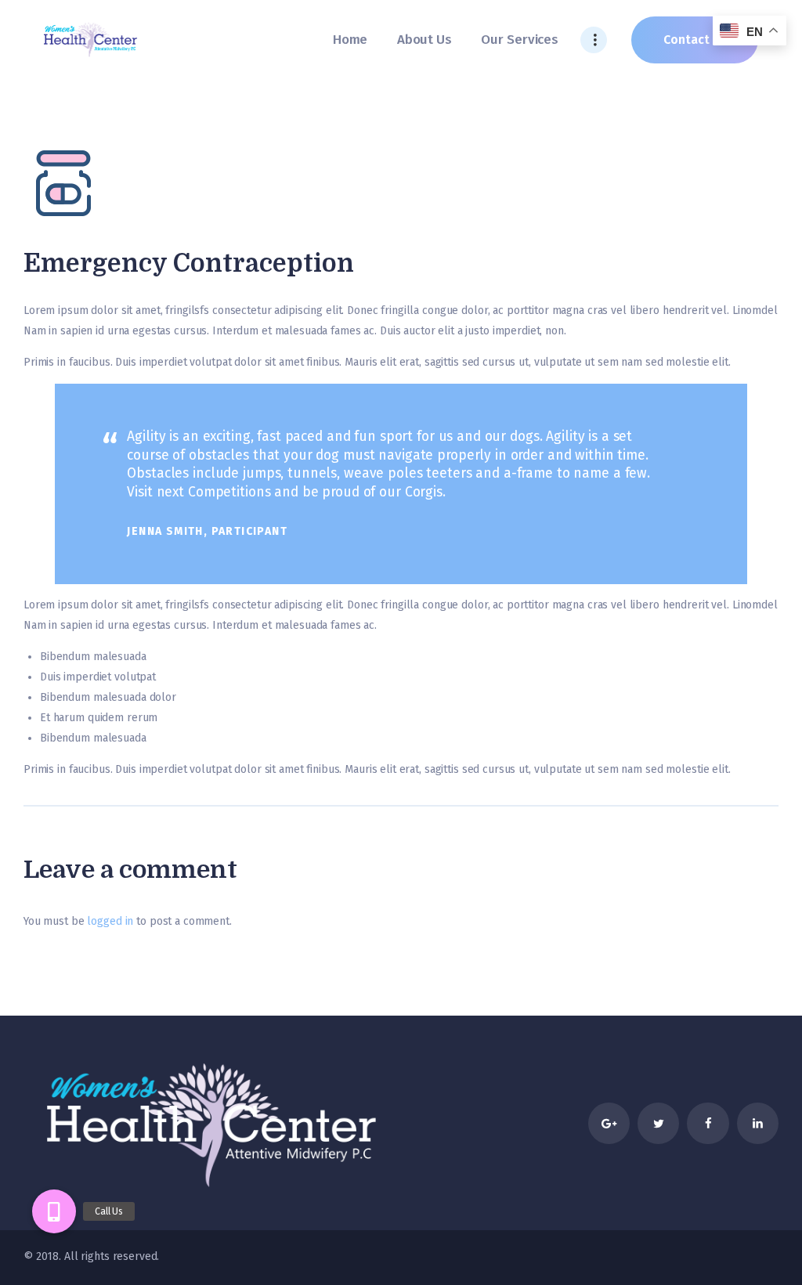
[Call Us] (54, 1211)
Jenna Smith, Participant (207, 531)
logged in (110, 921)
